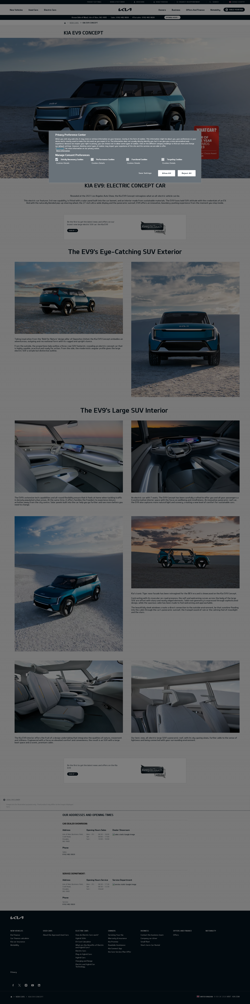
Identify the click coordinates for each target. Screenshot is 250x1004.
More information (63, 151)
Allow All (166, 173)
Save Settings (145, 173)
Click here (60, 148)
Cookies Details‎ (62, 163)
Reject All (187, 173)
